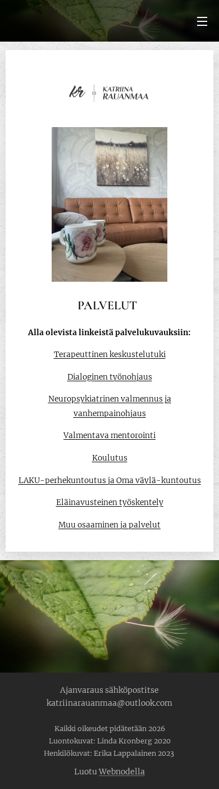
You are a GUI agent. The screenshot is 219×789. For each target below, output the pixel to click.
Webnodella (122, 772)
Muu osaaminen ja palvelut (109, 525)
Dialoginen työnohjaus (109, 377)
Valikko (202, 21)
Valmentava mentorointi (109, 435)
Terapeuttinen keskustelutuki (110, 354)
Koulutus (109, 458)
